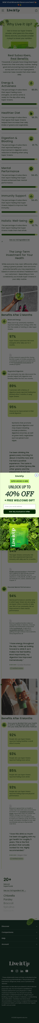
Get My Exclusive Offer (19, 511)
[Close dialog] (36, 475)
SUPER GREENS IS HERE (19, 481)
